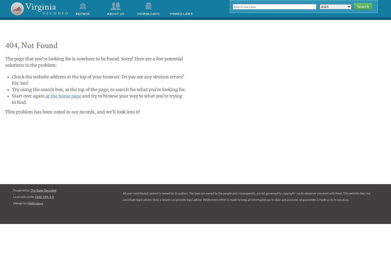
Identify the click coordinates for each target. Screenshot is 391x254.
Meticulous (35, 203)
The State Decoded (43, 190)
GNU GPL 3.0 (44, 197)
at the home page (63, 96)
